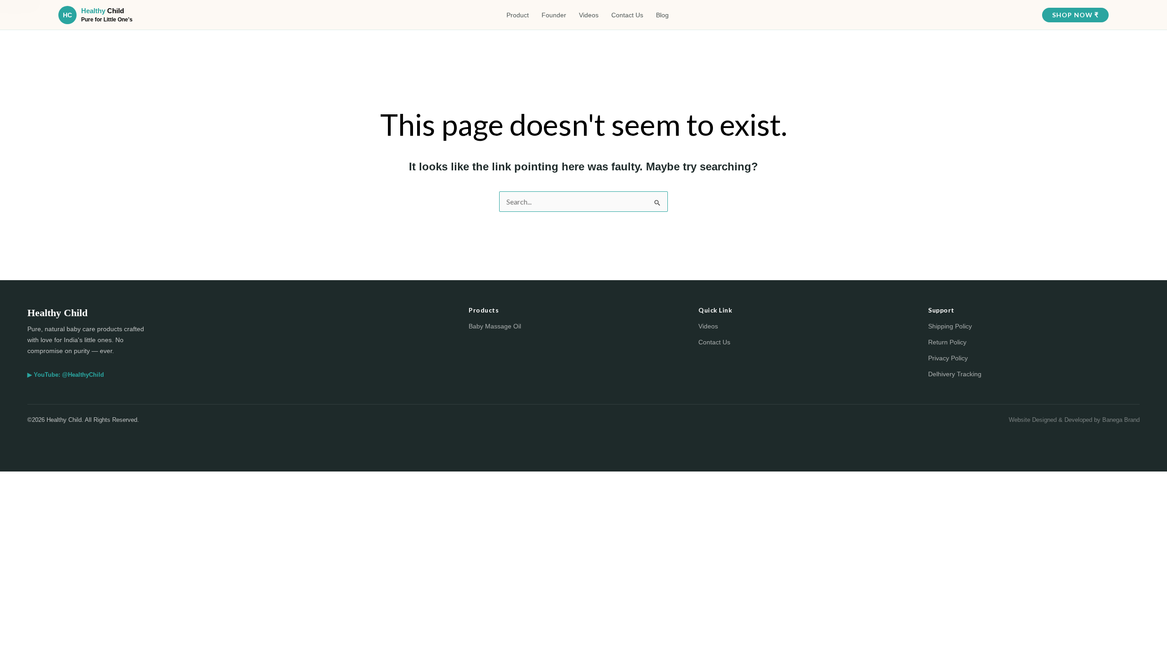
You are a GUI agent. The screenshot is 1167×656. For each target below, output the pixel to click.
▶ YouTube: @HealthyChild (65, 374)
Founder (554, 15)
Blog (662, 15)
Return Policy (947, 342)
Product (517, 15)
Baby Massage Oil (495, 326)
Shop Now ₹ (1075, 15)
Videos (589, 15)
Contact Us (627, 15)
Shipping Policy (950, 326)
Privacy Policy (948, 358)
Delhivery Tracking (954, 374)
